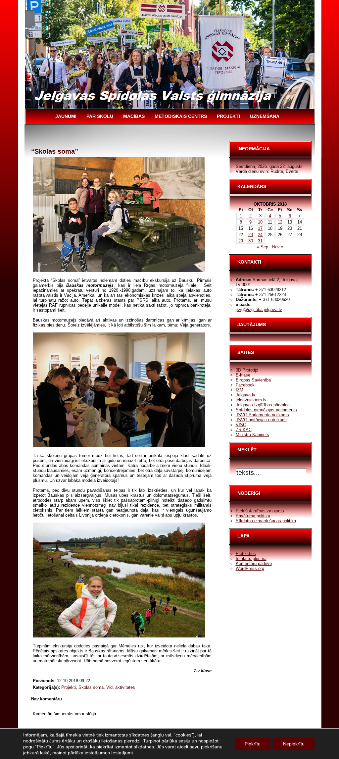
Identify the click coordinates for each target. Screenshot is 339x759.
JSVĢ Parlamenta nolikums (262, 414)
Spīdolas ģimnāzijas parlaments (266, 409)
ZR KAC (244, 429)
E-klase (243, 375)
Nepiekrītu (294, 743)
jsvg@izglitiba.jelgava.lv (259, 309)
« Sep (262, 246)
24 (260, 234)
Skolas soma (91, 687)
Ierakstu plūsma (251, 558)
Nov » (277, 246)
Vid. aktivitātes (120, 687)
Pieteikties (246, 553)
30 (250, 240)
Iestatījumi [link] (122, 752)
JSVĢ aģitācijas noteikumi (261, 419)
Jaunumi (65, 116)
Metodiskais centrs (181, 116)
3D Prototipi (247, 370)
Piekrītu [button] (253, 743)
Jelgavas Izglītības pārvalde (263, 404)
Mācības (134, 116)
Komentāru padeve (254, 563)
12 (280, 222)
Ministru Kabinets (252, 434)
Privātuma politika (253, 515)
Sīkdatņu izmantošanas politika (266, 520)
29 (240, 240)
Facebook (245, 384)
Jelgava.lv (245, 394)
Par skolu (99, 116)
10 (260, 222)
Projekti (228, 116)
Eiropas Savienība (253, 380)
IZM (239, 389)
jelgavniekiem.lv (251, 399)
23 (250, 234)
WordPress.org (250, 568)
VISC (241, 424)
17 (260, 228)
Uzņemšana (264, 116)
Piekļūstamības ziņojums (260, 510)
